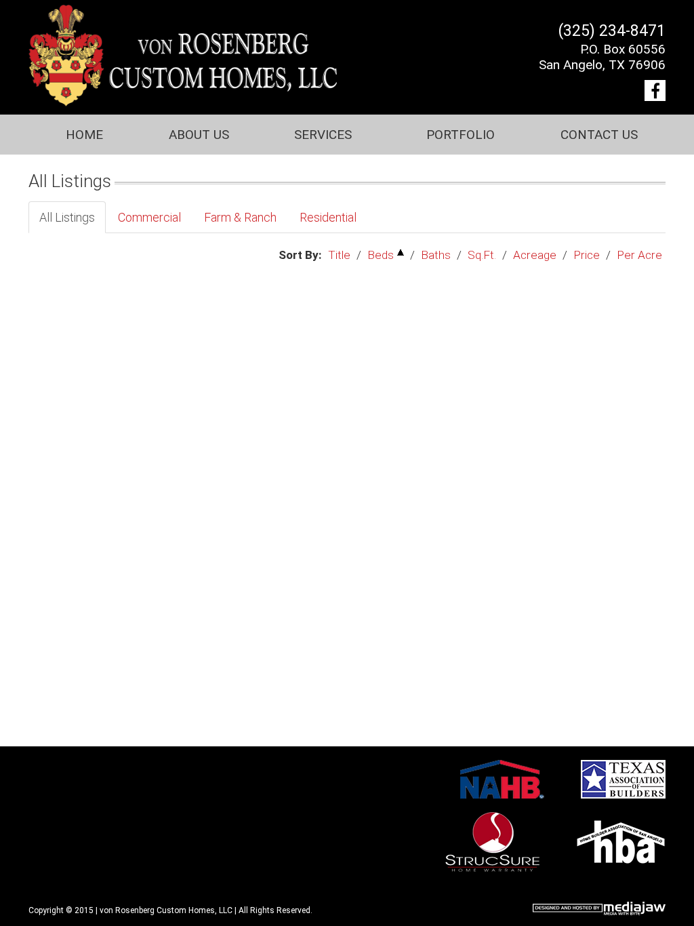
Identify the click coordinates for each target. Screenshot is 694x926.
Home (84, 134)
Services (323, 134)
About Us (199, 134)
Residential (328, 217)
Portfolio (460, 134)
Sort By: (300, 255)
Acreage (534, 255)
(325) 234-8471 (612, 31)
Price (586, 255)
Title (339, 255)
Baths (436, 255)
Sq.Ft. (482, 255)
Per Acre (639, 255)
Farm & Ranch (240, 217)
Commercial (149, 217)
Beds (380, 255)
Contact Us (599, 134)
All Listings (67, 217)
